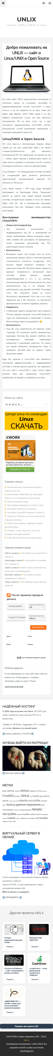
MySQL (17, 114)
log (31, 796)
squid (14, 801)
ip (20, 796)
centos (10, 790)
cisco (17, 791)
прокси (4, 818)
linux (25, 795)
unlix (37, 800)
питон (38, 814)
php (11, 114)
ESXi (40, 791)
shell (10, 801)
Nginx (5, 114)
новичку (19, 814)
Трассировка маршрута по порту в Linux (25, 505)
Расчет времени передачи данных (34, 658)
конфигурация (25, 810)
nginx (41, 796)
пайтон (33, 814)
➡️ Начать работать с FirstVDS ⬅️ (18, 733)
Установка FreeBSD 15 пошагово (21, 509)
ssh (17, 801)
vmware (44, 801)
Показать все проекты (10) (26, 1026)
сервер (11, 817)
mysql (35, 796)
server (5, 800)
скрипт (18, 818)
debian (24, 790)
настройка (9, 814)
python (47, 796)
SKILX (26, 1040)
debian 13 (34, 791)
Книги (4, 805)
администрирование (28, 804)
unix (30, 800)
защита (16, 810)
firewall (44, 791)
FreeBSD (8, 796)
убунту (23, 818)
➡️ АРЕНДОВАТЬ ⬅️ (12, 897)
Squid (37, 114)
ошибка (26, 814)
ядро (14, 821)
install (16, 796)
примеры (45, 814)
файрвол (5, 821)
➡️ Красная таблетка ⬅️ (13, 773)
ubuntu (23, 800)
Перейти (9, 947)
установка (42, 817)
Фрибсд (10, 804)
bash (4, 791)
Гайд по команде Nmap (17, 501)
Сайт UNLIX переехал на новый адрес (24, 538)
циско (10, 821)
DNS (31, 114)
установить (31, 818)
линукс (37, 809)
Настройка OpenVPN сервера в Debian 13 (25, 512)
